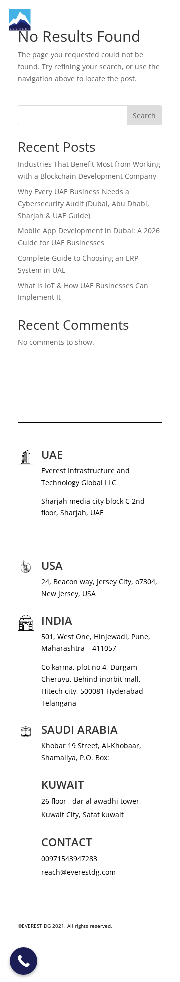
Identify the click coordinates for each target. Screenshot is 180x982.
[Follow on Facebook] (46, 955)
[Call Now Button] (24, 961)
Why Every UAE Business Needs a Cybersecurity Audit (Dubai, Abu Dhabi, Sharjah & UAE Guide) (84, 203)
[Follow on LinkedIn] (66, 955)
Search (144, 115)
